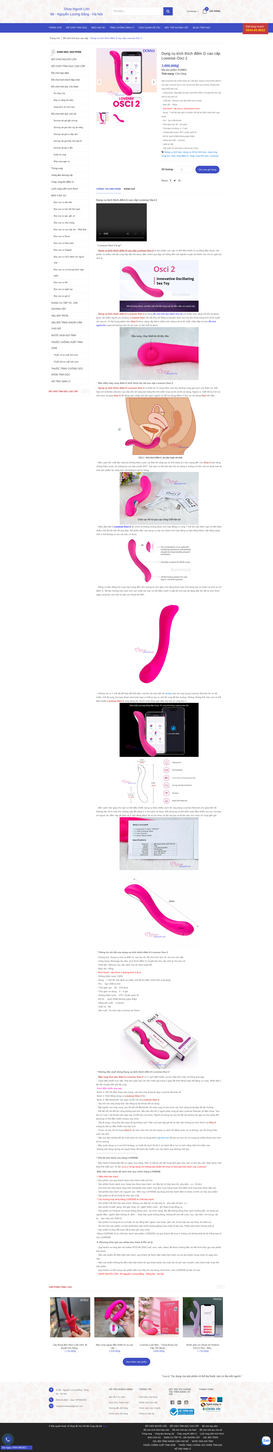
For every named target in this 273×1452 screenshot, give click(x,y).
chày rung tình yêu (199, 156)
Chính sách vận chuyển (150, 1408)
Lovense (214, 156)
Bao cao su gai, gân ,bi (64, 216)
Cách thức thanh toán (119, 1402)
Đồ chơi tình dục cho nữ (63, 113)
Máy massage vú (62, 161)
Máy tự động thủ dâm (63, 100)
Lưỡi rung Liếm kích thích (64, 188)
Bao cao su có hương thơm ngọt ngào (69, 272)
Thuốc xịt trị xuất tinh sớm (66, 355)
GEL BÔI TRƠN (59, 315)
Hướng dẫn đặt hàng (118, 1408)
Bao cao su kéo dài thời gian (67, 209)
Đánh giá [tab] (129, 189)
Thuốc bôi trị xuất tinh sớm (66, 362)
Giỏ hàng (214, 11)
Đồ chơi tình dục (76, 27)
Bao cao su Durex (62, 236)
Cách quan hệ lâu (149, 27)
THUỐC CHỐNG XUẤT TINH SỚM (67, 345)
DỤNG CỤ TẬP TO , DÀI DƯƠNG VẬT (64, 305)
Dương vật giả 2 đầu (63, 148)
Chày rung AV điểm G (62, 182)
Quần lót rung (60, 154)
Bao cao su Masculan (64, 243)
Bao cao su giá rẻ (62, 296)
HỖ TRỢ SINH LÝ (61, 381)
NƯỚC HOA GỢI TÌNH (63, 335)
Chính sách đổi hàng (118, 1413)
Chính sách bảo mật (148, 1402)
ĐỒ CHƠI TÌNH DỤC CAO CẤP (68, 66)
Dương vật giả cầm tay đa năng (68, 127)
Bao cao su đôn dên (63, 202)
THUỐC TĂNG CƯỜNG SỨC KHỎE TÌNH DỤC (67, 371)
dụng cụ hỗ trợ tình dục (194, 152)
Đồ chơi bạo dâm (60, 73)
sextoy (168, 693)
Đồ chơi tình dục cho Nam (65, 86)
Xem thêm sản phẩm (136, 1361)
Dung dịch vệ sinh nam (64, 107)
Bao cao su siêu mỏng (64, 223)
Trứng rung (57, 168)
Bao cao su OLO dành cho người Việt (69, 260)
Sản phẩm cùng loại (60, 1287)
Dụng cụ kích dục (173, 152)
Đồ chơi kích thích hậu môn (65, 79)
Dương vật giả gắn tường (65, 120)
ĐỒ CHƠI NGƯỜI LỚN (63, 59)
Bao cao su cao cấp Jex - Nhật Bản (70, 229)
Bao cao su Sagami (63, 250)
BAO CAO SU (58, 195)
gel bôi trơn (163, 1137)
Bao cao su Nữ (61, 282)
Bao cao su (98, 27)
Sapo (105, 1426)
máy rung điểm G (180, 156)
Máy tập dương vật (176, 27)
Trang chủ (55, 27)
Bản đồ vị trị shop (117, 1397)
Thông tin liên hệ (146, 1413)
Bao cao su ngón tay (63, 289)
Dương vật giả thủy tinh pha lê (68, 141)
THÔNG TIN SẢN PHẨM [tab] (108, 189)
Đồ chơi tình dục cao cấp (75, 38)
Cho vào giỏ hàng (207, 169)
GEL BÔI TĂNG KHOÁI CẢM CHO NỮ (66, 325)
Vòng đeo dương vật (62, 175)
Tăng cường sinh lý (121, 27)
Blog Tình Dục (201, 27)
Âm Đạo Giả (59, 93)
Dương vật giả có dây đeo (66, 134)
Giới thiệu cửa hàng (148, 1397)
